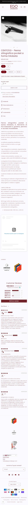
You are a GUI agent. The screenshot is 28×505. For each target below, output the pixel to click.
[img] (4, 310)
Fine (4, 72)
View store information (9, 96)
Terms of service (14, 499)
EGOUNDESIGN (8, 497)
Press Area (6, 457)
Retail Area (6, 455)
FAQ (4, 459)
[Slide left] (10, 47)
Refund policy (24, 497)
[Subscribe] (23, 469)
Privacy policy (6, 499)
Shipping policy (22, 499)
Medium (11, 72)
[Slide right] (17, 47)
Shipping (9, 61)
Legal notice (19, 501)
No (3, 66)
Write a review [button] (14, 301)
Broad (18, 72)
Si (8, 66)
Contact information (11, 501)
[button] (2, 7)
